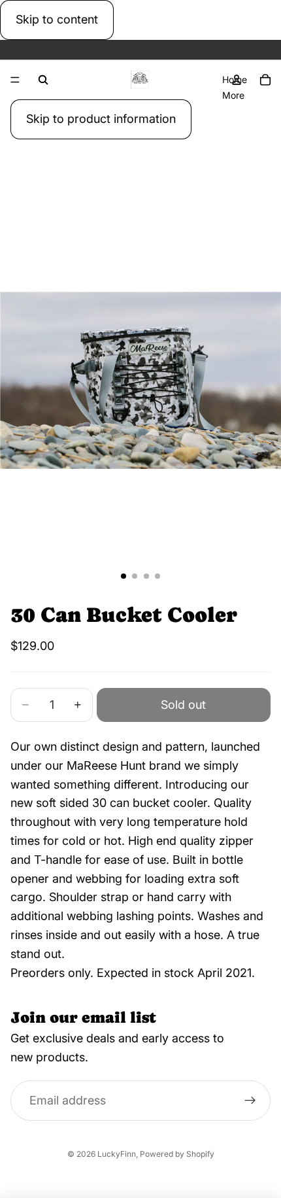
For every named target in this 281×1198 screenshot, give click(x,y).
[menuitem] (233, 95)
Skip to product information (101, 119)
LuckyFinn (116, 1154)
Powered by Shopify (177, 1154)
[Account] (236, 79)
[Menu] (15, 80)
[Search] (43, 79)
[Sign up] (250, 1100)
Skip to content (57, 19)
